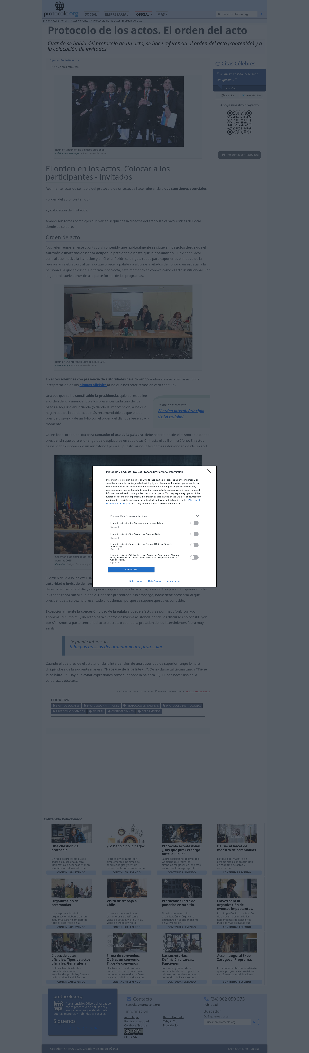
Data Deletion (136, 581)
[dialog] (154, 526)
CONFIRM (131, 569)
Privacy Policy (173, 581)
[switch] (194, 523)
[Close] (210, 472)
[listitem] (154, 516)
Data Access (154, 581)
